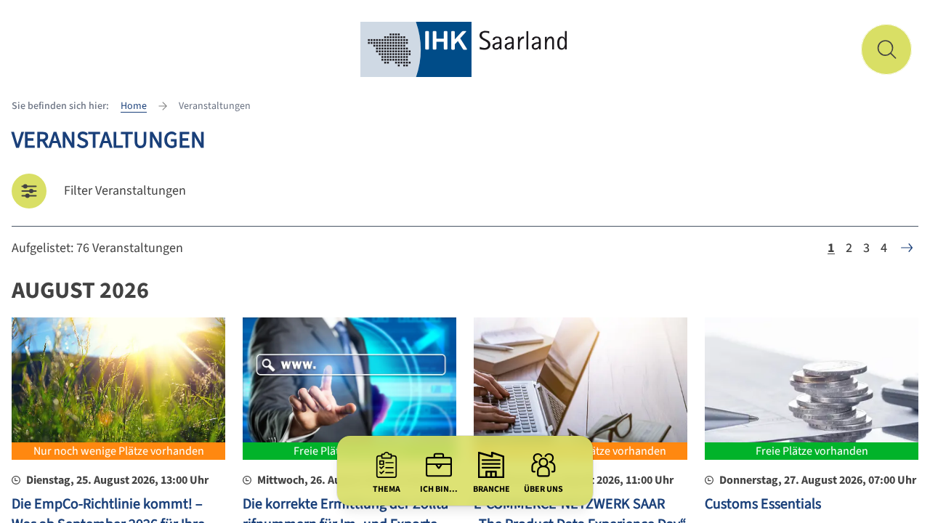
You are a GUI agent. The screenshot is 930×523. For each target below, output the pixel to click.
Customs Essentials (763, 504)
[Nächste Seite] (906, 248)
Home (134, 106)
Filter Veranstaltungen (125, 191)
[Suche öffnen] (886, 49)
